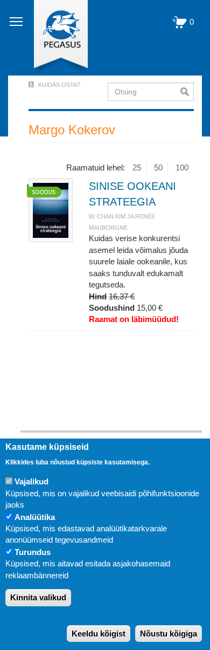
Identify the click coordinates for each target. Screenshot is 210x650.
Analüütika (35, 517)
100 (182, 167)
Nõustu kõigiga (168, 633)
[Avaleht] (54, 38)
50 (158, 167)
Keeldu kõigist (98, 633)
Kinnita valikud (38, 597)
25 (136, 167)
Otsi (187, 92)
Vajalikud (31, 481)
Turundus (33, 552)
